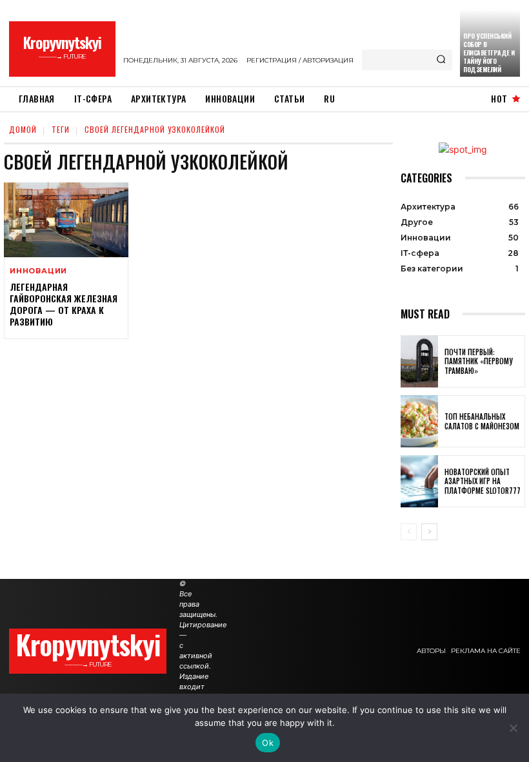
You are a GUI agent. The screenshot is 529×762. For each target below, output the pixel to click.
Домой (23, 129)
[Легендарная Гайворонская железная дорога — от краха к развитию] (66, 219)
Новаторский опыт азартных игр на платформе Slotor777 (482, 481)
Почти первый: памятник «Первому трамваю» (478, 361)
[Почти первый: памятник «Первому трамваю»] (419, 361)
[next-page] (429, 531)
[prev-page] (409, 531)
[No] (512, 727)
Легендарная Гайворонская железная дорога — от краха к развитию (63, 304)
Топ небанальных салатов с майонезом (481, 421)
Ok (268, 743)
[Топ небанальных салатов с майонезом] (419, 421)
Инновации (38, 271)
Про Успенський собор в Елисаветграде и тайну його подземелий (489, 52)
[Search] (441, 60)
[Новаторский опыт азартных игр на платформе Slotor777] (419, 481)
